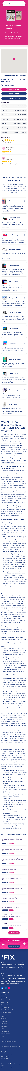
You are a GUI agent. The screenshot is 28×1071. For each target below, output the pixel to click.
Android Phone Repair (7, 999)
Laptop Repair (5, 1007)
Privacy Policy (4, 1051)
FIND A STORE (14, 932)
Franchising (4, 1023)
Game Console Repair (7, 1009)
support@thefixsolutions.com (8, 1041)
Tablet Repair (4, 1002)
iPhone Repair (4, 994)
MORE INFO (11, 843)
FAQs (2, 1036)
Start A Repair (14, 946)
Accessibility (4, 1058)
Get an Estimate (5, 1033)
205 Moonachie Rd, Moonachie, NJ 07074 (11, 1046)
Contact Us (4, 1026)
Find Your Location (6, 1031)
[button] (14, 59)
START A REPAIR (14, 89)
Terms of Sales (5, 1056)
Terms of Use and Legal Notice (9, 1054)
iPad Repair (4, 997)
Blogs (2, 1028)
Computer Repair (5, 1004)
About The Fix (4, 1018)
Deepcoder (10, 1068)
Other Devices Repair (6, 1012)
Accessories (4, 1021)
